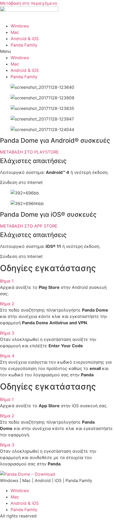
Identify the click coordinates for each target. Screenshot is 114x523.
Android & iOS (25, 38)
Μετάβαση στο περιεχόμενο (28, 3)
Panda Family (24, 45)
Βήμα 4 (7, 355)
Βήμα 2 (7, 303)
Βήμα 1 (7, 281)
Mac (15, 32)
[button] (57, 51)
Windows (20, 26)
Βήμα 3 (7, 333)
